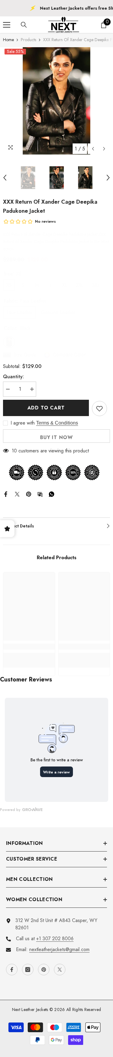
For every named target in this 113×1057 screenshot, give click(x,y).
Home (8, 40)
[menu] (6, 24)
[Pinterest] (28, 493)
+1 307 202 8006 (55, 938)
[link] (29, 647)
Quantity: (13, 376)
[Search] (23, 24)
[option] (56, 101)
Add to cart (46, 407)
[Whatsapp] (51, 493)
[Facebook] (5, 493)
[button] (93, 148)
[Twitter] (17, 493)
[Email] (40, 493)
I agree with (23, 423)
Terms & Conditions (57, 422)
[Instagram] (27, 969)
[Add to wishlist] (99, 408)
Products (28, 40)
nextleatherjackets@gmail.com (59, 949)
